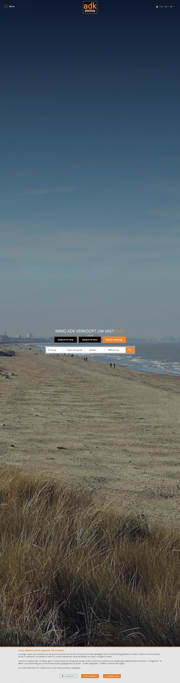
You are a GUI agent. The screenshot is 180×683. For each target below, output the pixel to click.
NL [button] (171, 6)
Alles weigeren (91, 676)
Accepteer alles (113, 676)
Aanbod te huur (89, 339)
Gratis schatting (114, 339)
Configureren (69, 676)
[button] (55, 350)
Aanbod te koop (65, 339)
